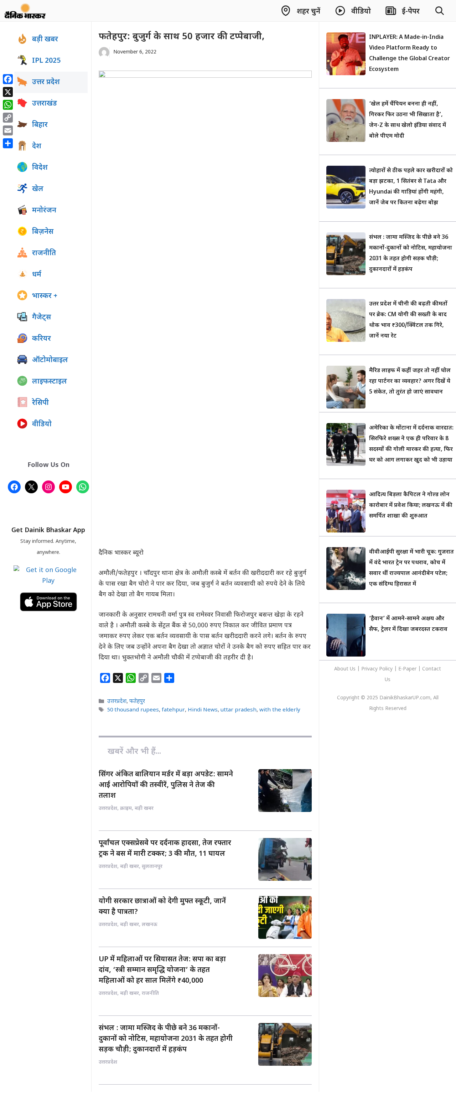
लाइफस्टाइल (49, 381)
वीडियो (42, 424)
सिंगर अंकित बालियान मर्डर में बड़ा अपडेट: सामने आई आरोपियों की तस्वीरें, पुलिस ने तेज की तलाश (166, 785)
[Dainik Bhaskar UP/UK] (25, 11)
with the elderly (279, 710)
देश (36, 146)
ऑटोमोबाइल (50, 360)
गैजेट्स (41, 317)
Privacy (370, 669)
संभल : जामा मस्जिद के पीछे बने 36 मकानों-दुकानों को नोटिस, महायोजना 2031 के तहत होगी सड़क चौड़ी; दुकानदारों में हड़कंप (166, 1039)
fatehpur (173, 710)
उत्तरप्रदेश (116, 701)
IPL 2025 (46, 61)
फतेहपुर (137, 701)
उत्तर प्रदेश (46, 82)
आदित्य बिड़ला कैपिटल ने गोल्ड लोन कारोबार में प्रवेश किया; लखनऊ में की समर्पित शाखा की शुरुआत (410, 505)
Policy (386, 669)
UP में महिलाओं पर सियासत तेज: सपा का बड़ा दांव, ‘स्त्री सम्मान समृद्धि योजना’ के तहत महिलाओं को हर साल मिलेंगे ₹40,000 (162, 970)
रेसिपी (40, 403)
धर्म (36, 274)
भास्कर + (44, 296)
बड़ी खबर (45, 39)
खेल (37, 189)
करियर (41, 339)
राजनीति (44, 253)
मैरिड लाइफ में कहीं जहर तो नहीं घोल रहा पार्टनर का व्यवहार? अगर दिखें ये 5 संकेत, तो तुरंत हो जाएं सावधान (410, 381)
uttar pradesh (238, 710)
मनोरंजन (44, 210)
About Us (345, 669)
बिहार (40, 125)
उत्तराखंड (44, 103)
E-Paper (407, 669)
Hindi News (203, 710)
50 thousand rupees (133, 710)
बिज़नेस (42, 232)
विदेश (40, 168)
